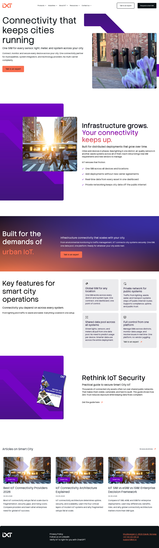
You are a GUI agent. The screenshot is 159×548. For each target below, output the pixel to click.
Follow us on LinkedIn (59, 537)
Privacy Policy (56, 534)
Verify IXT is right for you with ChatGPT (68, 539)
